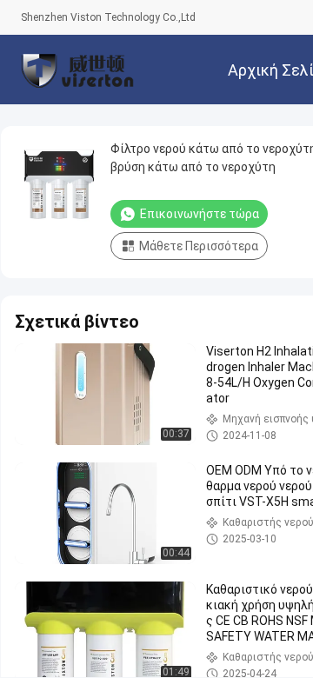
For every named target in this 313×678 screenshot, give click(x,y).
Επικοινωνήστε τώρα (199, 214)
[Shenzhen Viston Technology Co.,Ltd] (77, 69)
